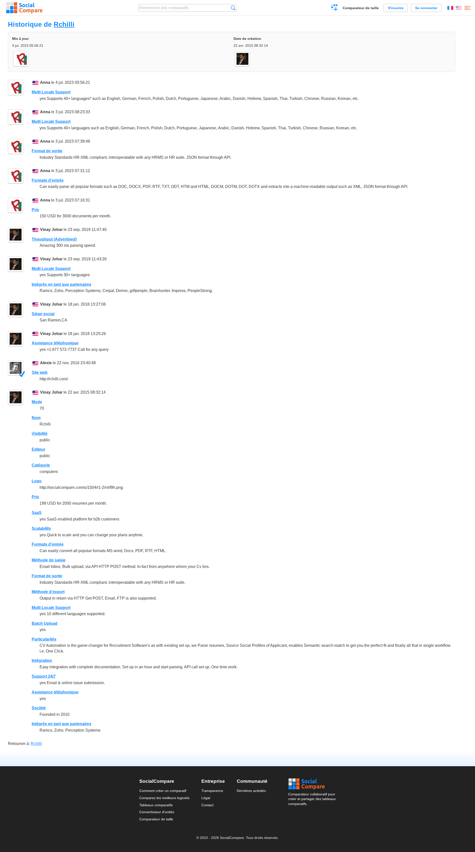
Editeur (38, 449)
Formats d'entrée (48, 180)
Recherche (233, 7)
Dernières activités (251, 791)
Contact (207, 805)
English (459, 8)
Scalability (41, 528)
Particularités (44, 639)
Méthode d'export (48, 592)
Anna (45, 82)
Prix (35, 210)
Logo (37, 481)
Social (312, 784)
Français (450, 8)
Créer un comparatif (334, 8)
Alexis (46, 363)
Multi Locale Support (51, 92)
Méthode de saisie (49, 560)
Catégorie (41, 465)
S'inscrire (396, 8)
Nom (36, 418)
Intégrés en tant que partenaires (61, 284)
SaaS (37, 513)
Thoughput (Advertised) (54, 239)
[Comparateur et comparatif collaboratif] (24, 8)
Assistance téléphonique (55, 343)
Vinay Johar (51, 229)
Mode (37, 402)
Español (467, 8)
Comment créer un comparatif (162, 791)
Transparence (212, 791)
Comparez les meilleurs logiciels (164, 798)
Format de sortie (47, 151)
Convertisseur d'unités (156, 812)
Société (39, 708)
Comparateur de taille (361, 8)
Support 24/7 (44, 676)
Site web (40, 372)
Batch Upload (44, 623)
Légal (205, 798)
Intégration (42, 660)
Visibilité (40, 433)
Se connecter (426, 8)
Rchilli (64, 24)
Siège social (43, 314)
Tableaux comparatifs (156, 805)
